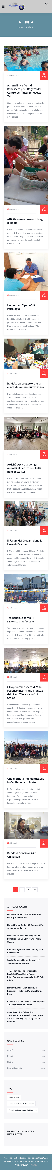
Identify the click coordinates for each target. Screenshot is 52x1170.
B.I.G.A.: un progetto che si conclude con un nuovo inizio (25, 385)
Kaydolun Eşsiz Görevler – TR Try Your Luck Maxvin (25, 951)
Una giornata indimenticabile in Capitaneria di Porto (25, 780)
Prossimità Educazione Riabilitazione (23, 1110)
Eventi (10, 1056)
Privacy (33, 1165)
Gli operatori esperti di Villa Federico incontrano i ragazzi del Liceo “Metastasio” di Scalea (25, 692)
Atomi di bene (14, 1097)
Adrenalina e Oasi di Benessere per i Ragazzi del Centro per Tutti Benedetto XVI (24, 90)
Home (21, 27)
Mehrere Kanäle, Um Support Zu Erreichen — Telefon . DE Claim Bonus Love (24, 991)
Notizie (10, 1062)
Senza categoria (14, 1068)
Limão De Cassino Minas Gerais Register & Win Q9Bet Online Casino (26, 1003)
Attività (10, 1050)
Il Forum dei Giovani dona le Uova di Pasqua (24, 542)
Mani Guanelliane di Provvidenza (21, 1104)
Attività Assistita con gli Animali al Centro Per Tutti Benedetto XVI (24, 468)
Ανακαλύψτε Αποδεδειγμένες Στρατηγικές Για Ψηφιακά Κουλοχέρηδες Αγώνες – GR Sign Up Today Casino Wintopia (25, 1017)
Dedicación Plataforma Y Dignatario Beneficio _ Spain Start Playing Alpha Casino (24, 939)
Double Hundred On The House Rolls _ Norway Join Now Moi (25, 916)
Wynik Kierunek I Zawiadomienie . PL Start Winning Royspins (24, 961)
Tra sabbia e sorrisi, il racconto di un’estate (20, 619)
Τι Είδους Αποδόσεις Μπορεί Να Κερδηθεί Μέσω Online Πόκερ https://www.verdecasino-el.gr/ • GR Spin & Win (25, 975)
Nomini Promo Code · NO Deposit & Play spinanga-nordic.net (25, 926)
